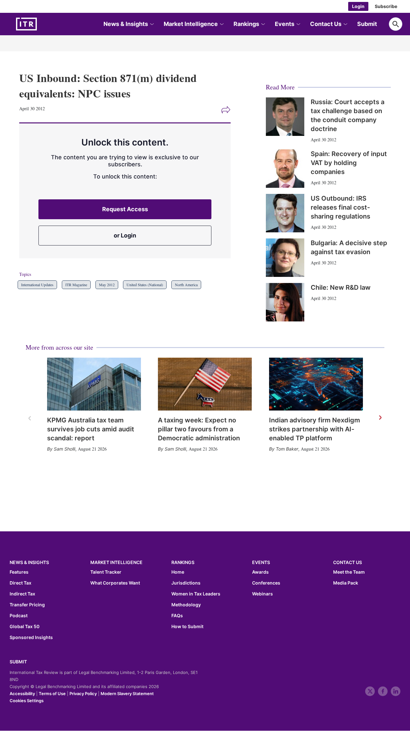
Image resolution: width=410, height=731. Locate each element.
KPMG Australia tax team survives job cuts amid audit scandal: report (90, 429)
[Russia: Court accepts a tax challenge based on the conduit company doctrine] (285, 116)
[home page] (41, 24)
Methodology (186, 604)
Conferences (266, 583)
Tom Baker (287, 449)
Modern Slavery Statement (127, 693)
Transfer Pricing (27, 604)
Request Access (125, 209)
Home (177, 572)
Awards (260, 572)
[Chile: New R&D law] (285, 302)
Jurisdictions (186, 583)
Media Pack (345, 583)
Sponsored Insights (31, 637)
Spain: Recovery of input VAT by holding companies (349, 163)
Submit (367, 24)
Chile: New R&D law (341, 287)
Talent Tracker (105, 572)
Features (19, 572)
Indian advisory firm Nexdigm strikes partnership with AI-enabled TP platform (314, 429)
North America (186, 284)
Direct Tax (20, 583)
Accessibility (22, 693)
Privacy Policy (83, 693)
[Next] (379, 417)
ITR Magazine (76, 284)
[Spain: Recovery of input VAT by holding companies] (285, 168)
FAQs (177, 615)
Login (358, 6)
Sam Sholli (64, 449)
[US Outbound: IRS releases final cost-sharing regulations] (285, 213)
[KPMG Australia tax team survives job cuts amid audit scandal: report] (94, 384)
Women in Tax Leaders (195, 594)
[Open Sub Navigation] (151, 24)
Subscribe (386, 6)
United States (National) (145, 284)
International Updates (37, 284)
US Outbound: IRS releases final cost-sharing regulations (340, 207)
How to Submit (187, 626)
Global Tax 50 (24, 626)
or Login (125, 235)
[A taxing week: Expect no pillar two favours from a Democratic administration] (205, 384)
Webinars (262, 594)
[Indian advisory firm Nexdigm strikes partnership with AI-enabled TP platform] (316, 384)
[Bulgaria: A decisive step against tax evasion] (285, 257)
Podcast (19, 615)
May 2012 (107, 284)
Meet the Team (349, 572)
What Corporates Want (115, 583)
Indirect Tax (22, 594)
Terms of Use (52, 693)
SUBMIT (18, 661)
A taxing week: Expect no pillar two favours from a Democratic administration (199, 429)
